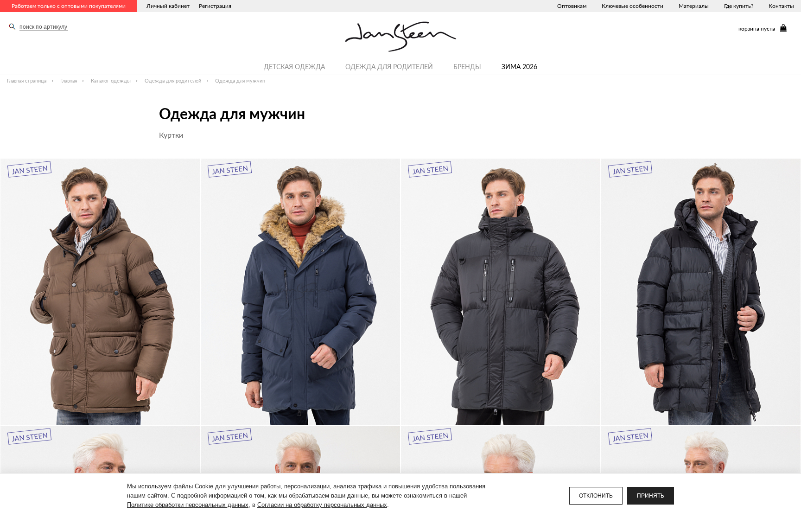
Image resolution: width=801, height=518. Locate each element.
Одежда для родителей (389, 66)
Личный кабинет (168, 5)
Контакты (781, 5)
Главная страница (26, 80)
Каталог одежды (111, 80)
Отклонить (596, 495)
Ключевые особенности (632, 5)
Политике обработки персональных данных (187, 504)
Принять (650, 495)
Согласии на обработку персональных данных (322, 504)
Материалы (694, 5)
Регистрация (215, 5)
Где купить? (738, 5)
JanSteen (401, 36)
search (12, 26)
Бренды (467, 66)
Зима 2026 (519, 66)
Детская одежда (294, 66)
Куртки (171, 134)
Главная (68, 80)
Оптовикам (571, 5)
